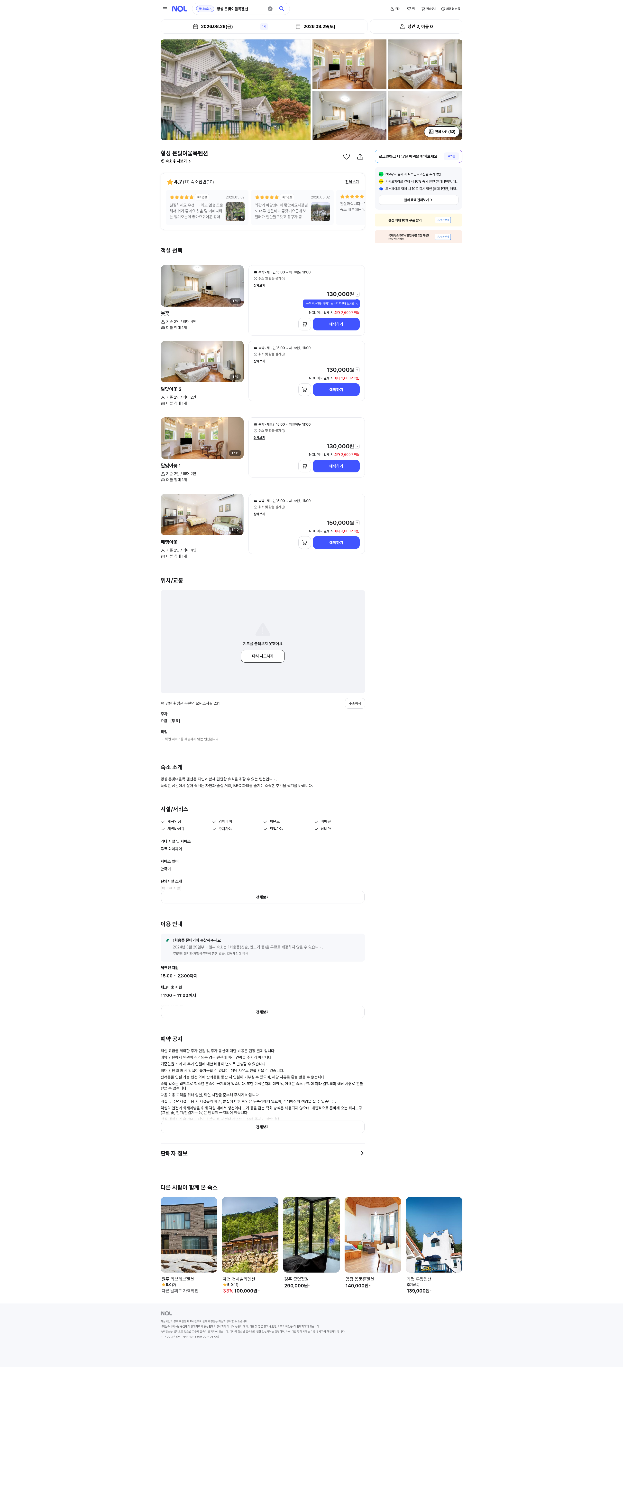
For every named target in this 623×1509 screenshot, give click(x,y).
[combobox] (240, 9)
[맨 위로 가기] (611, 1497)
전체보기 (352, 181)
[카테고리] (165, 8)
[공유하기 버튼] (360, 156)
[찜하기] (346, 156)
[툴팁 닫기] (356, 303)
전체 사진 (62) (445, 132)
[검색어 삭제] (270, 9)
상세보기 (259, 285)
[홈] (179, 9)
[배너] (418, 220)
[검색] (282, 9)
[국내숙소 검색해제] (210, 8)
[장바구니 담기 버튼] (304, 324)
